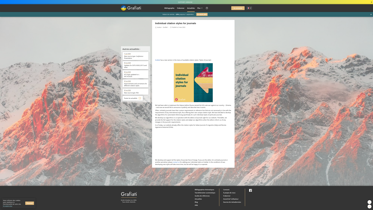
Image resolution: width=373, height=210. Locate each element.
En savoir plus (202, 14)
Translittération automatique (205, 193)
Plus (198, 8)
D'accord (30, 203)
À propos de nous (229, 193)
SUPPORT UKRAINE (185, 2)
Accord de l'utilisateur (230, 199)
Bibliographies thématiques (204, 190)
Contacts (226, 190)
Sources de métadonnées (232, 202)
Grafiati (165, 27)
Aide (196, 205)
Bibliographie (169, 8)
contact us (176, 162)
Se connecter (238, 8)
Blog (196, 202)
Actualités (191, 8)
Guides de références (202, 196)
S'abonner (180, 8)
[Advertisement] (244, 49)
